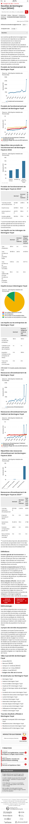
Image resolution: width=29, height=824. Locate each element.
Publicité (25, 799)
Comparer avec (5, 28)
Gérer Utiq (14, 802)
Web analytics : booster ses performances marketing (10, 759)
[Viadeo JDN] (21, 819)
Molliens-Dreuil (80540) (9, 670)
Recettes (4, 32)
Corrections (6, 804)
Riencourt (14, 15)
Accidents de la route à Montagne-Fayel (14, 692)
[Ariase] (8, 822)
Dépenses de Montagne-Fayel (20, 601)
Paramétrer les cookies (6, 802)
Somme (17, 3)
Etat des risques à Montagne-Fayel (12, 703)
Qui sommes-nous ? (6, 799)
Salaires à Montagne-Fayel (10, 681)
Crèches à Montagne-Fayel (10, 699)
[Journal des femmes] (8, 812)
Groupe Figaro (22, 804)
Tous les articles (21, 802)
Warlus (9, 15)
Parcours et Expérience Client (11, 764)
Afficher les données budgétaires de (11, 24)
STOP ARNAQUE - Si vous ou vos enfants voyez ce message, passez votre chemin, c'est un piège (13, 784)
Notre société (20, 799)
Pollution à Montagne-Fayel (10, 710)
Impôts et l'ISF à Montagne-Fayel (12, 686)
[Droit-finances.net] (21, 816)
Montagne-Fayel (7, 679)
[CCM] (21, 812)
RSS (27, 802)
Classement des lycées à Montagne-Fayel (15, 694)
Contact (6, 801)
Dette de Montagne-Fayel (7, 601)
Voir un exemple (23, 741)
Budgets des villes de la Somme (12, 672)
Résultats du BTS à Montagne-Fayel (13, 728)
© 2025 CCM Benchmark (14, 805)
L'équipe (14, 799)
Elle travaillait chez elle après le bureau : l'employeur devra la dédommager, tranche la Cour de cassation (14, 790)
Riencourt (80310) (7, 663)
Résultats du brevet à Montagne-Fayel (14, 726)
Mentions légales (14, 804)
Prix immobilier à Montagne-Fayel (12, 683)
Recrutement (11, 801)
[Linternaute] (8, 815)
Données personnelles (20, 801)
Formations (7, 748)
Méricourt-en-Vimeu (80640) (11, 668)
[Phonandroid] (21, 822)
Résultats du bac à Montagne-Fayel (13, 723)
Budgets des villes (8, 3)
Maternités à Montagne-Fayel (11, 701)
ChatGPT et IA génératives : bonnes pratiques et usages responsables (13, 753)
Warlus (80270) (7, 661)
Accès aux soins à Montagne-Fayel (12, 706)
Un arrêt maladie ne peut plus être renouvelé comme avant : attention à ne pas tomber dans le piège (14, 779)
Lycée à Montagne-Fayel (9, 697)
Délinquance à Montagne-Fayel (11, 708)
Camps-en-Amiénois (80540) (11, 665)
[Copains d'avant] (8, 819)
